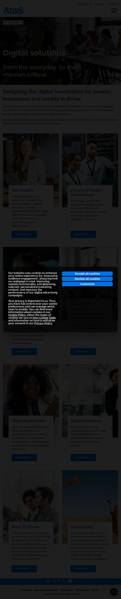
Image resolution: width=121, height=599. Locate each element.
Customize (87, 284)
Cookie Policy (17, 314)
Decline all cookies (87, 278)
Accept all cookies (87, 273)
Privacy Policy (43, 323)
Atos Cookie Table (44, 317)
